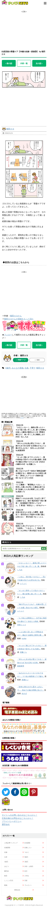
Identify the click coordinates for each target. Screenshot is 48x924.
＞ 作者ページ (21, 360)
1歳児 (6, 862)
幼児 (25, 871)
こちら (22, 417)
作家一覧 (24, 63)
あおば (24, 693)
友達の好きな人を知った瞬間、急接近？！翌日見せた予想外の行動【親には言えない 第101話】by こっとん (30, 514)
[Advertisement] (24, 28)
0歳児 (8, 368)
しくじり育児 (8, 880)
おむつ (6, 866)
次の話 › (39, 63)
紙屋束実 (20, 666)
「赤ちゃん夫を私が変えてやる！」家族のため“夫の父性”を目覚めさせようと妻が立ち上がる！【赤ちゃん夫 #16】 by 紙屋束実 (31, 447)
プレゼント (28, 885)
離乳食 (6, 871)
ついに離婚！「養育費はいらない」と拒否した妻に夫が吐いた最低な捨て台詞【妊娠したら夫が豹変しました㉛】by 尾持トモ (30, 488)
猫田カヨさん (16, 316)
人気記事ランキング (11, 843)
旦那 (25, 880)
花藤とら (23, 652)
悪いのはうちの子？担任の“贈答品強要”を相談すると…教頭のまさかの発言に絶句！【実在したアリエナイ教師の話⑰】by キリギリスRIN (31, 474)
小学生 (26, 876)
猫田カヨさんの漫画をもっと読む (19, 319)
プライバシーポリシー (12, 821)
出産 (27, 368)
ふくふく (23, 583)
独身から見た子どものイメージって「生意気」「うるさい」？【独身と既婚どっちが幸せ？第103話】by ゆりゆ (30, 528)
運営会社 (6, 824)
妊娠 (5, 852)
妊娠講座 (7, 847)
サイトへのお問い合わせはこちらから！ (19, 815)
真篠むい (25, 680)
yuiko (24, 638)
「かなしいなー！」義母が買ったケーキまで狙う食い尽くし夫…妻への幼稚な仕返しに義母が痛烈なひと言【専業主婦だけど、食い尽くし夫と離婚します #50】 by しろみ (31, 432)
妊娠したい (28, 847)
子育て (33, 368)
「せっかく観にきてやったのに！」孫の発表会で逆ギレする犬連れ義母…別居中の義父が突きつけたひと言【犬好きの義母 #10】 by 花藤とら (31, 460)
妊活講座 (27, 843)
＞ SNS (37, 360)
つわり (26, 852)
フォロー (8, 334)
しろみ (19, 570)
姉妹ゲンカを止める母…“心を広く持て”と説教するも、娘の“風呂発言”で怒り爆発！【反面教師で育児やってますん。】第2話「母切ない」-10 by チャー (31, 502)
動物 (5, 885)
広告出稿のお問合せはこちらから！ (17, 818)
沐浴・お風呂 (28, 866)
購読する (7, 542)
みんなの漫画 (18, 368)
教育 (5, 876)
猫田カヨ (10, 129)
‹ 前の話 (9, 63)
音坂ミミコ (21, 625)
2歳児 (26, 862)
